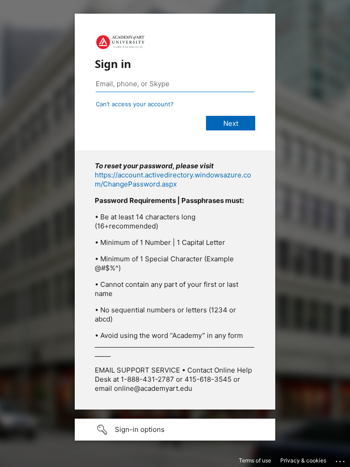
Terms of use (255, 460)
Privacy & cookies (303, 460)
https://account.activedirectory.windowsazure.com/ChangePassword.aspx (173, 179)
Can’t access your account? (135, 104)
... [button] (340, 459)
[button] (175, 430)
